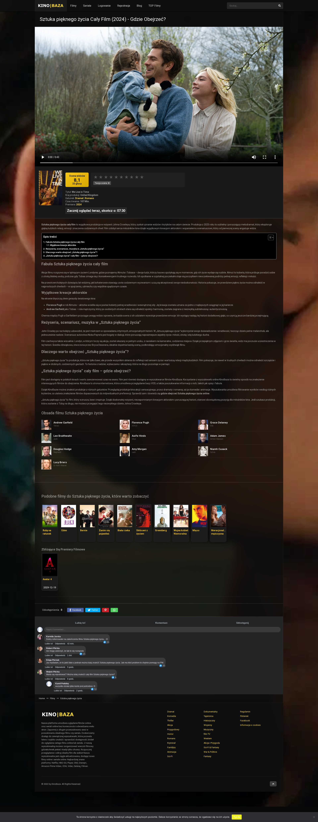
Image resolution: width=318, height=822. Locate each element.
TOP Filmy (155, 5)
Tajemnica (208, 716)
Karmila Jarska (53, 637)
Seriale (87, 5)
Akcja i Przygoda (212, 743)
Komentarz (161, 622)
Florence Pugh (140, 422)
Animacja (171, 752)
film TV (207, 734)
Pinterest (244, 716)
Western (208, 738)
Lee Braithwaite (62, 435)
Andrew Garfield (62, 422)
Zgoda (236, 817)
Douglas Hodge (62, 449)
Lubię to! (80, 622)
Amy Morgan (139, 449)
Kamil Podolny (62, 684)
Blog (139, 5)
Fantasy (207, 756)
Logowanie (104, 5)
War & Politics (210, 752)
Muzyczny (208, 729)
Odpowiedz (60, 644)
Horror (170, 734)
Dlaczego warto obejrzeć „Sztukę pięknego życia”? (71, 252)
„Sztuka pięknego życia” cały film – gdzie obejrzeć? (72, 256)
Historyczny (209, 720)
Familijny (171, 747)
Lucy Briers (60, 462)
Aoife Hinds (139, 435)
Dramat (79, 198)
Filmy (73, 5)
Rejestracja (123, 5)
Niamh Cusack (218, 449)
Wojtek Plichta (53, 672)
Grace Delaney (219, 422)
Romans (89, 198)
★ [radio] (96, 177)
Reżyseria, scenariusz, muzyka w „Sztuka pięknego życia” (75, 249)
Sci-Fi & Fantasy (211, 747)
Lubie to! (49, 644)
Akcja (170, 725)
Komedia (171, 716)
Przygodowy (173, 729)
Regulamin (245, 711)
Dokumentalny (210, 711)
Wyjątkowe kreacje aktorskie (63, 245)
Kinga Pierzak (52, 660)
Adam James (218, 435)
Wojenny (208, 725)
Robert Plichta (53, 648)
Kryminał (171, 743)
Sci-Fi (170, 756)
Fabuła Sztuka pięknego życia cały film (65, 242)
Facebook (245, 720)
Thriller (170, 720)
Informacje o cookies (250, 725)
